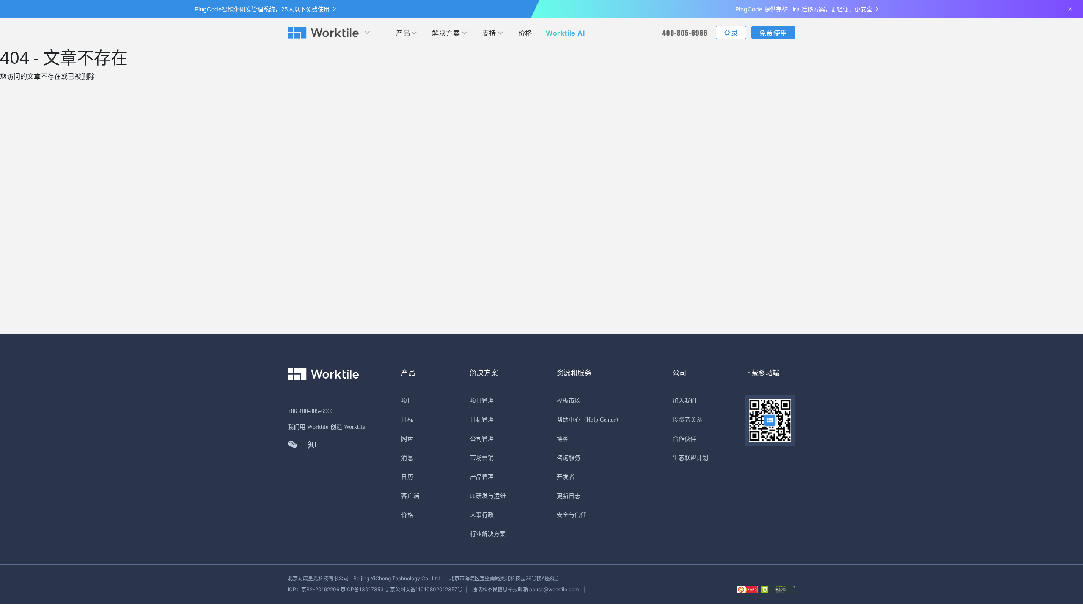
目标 (407, 420)
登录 (731, 33)
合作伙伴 (684, 439)
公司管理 (482, 439)
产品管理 (482, 477)
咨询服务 (568, 458)
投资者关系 (688, 420)
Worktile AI (565, 33)
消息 (407, 458)
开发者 (565, 477)
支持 (489, 33)
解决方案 (446, 33)
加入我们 (684, 401)
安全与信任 (572, 515)
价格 (525, 33)
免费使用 (773, 33)
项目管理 (482, 401)
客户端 (410, 496)
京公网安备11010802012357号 (375, 589)
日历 (407, 477)
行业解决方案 (488, 534)
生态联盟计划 (691, 458)
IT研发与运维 (488, 496)
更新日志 (568, 496)
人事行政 (482, 515)
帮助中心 (568, 420)
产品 (403, 33)
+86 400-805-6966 (310, 411)
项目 (407, 401)
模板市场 (568, 401)
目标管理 (482, 420)
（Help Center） (601, 420)
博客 (563, 439)
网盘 (407, 439)
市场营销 (482, 458)
